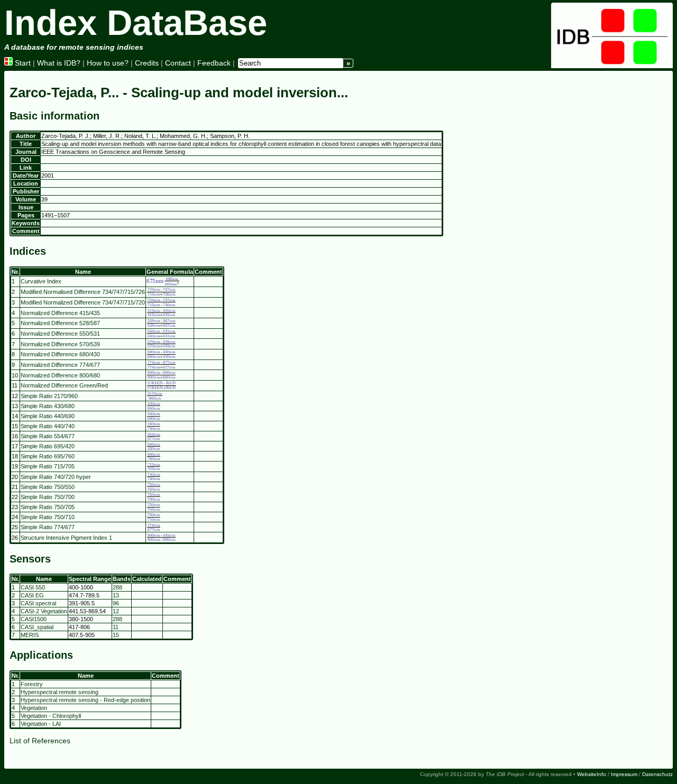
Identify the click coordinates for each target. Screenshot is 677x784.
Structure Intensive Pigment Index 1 (66, 537)
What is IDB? (58, 63)
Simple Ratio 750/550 (48, 487)
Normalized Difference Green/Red (64, 385)
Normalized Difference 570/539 (60, 344)
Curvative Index (41, 281)
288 (117, 587)
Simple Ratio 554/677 (48, 436)
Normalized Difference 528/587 (60, 323)
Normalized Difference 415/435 (60, 313)
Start (22, 63)
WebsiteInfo (591, 774)
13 (116, 595)
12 (116, 611)
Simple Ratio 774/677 (48, 527)
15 (116, 635)
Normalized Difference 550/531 (60, 333)
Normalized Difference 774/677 (60, 365)
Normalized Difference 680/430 (60, 354)
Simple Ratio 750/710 (48, 517)
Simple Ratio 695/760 (48, 456)
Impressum (624, 774)
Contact (178, 63)
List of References (40, 740)
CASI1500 (34, 619)
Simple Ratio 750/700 (48, 497)
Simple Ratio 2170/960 (49, 396)
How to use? (108, 63)
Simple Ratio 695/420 (48, 446)
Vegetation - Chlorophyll (51, 716)
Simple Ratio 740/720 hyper (56, 477)
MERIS (30, 635)
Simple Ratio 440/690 (48, 416)
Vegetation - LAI (41, 724)
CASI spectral (38, 603)
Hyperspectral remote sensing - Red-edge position (85, 700)
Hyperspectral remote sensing (59, 692)
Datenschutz (657, 774)
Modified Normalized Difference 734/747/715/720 (83, 302)
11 (115, 627)
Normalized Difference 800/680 (60, 375)
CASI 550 (33, 587)
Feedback (214, 63)
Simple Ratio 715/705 (48, 466)
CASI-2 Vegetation (44, 611)
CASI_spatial (37, 627)
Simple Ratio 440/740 (48, 426)
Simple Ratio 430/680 (48, 406)
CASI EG (32, 595)
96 (116, 603)
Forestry (32, 684)
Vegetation (34, 708)
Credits (147, 63)
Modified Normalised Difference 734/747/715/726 (83, 292)
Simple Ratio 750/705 (48, 507)
